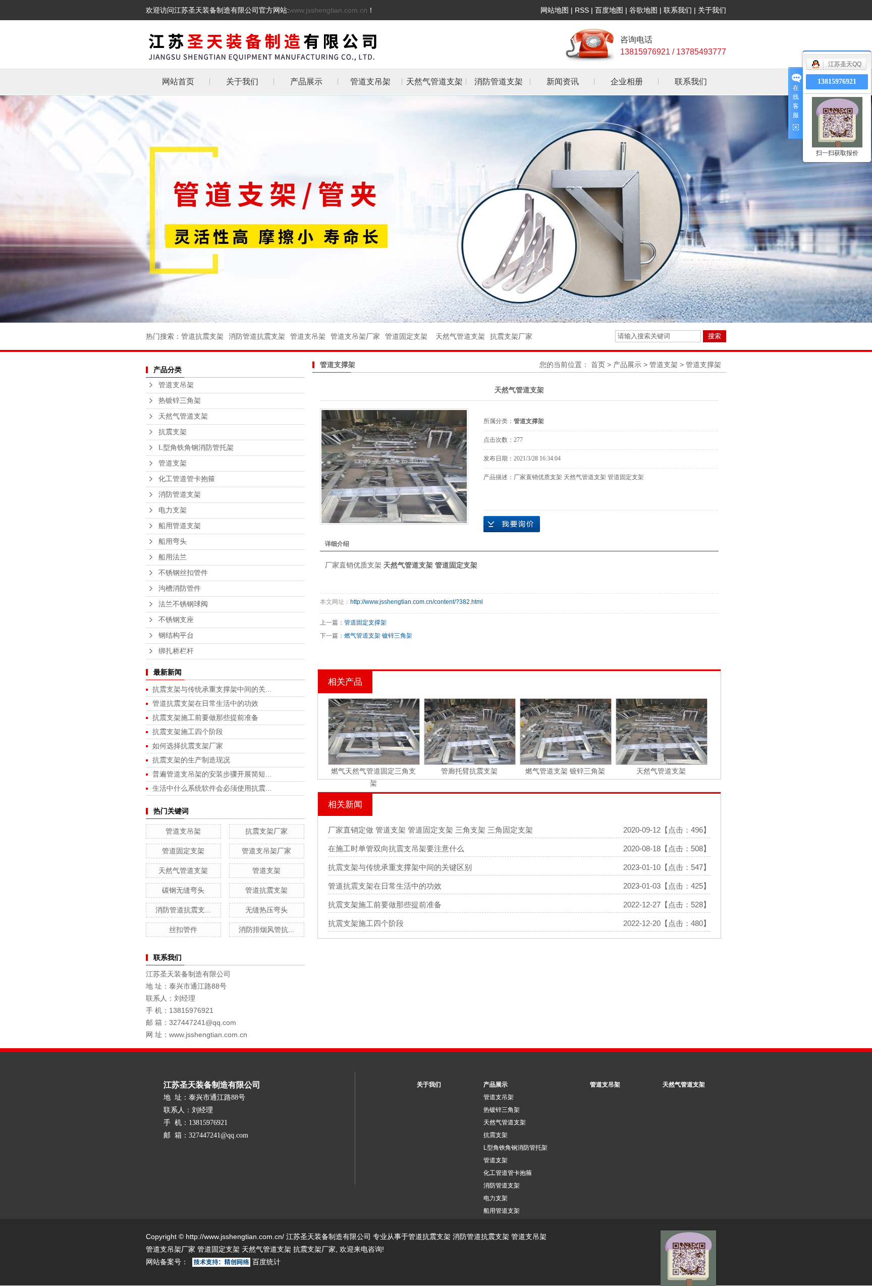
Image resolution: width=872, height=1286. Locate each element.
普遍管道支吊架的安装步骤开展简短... (211, 774)
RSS (582, 10)
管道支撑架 (703, 365)
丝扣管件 (183, 929)
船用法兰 (172, 557)
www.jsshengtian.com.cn (328, 10)
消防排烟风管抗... (266, 929)
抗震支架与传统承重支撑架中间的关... (211, 689)
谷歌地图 (643, 10)
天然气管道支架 (434, 81)
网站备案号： (167, 1262)
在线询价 (511, 524)
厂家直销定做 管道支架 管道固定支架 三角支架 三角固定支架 (430, 830)
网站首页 (178, 81)
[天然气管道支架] (394, 466)
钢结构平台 (176, 635)
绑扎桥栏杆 (176, 651)
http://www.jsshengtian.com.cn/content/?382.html (416, 601)
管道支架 (172, 463)
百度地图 (609, 10)
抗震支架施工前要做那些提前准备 (205, 717)
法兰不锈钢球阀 (183, 604)
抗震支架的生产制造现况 (191, 760)
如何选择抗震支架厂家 (187, 746)
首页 (598, 365)
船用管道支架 (179, 526)
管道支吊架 (370, 81)
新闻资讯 (563, 81)
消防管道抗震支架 (257, 336)
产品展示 (306, 81)
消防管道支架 (498, 81)
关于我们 (712, 10)
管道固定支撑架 (365, 622)
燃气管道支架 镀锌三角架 (378, 635)
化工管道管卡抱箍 (186, 479)
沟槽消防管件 (179, 588)
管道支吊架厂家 (355, 336)
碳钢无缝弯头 (183, 890)
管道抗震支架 (202, 336)
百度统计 (266, 1262)
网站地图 (554, 10)
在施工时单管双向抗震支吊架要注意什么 (396, 848)
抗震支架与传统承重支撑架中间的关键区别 (400, 867)
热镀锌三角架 (179, 400)
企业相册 (627, 81)
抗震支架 (172, 432)
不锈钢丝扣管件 (183, 573)
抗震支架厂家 (511, 336)
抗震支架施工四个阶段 (187, 732)
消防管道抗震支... (183, 910)
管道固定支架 (406, 336)
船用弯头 (172, 541)
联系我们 (678, 10)
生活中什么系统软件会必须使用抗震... (211, 788)
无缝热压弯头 (266, 910)
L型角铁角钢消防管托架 (196, 447)
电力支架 (172, 510)
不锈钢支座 (176, 620)
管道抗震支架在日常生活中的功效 (205, 703)
